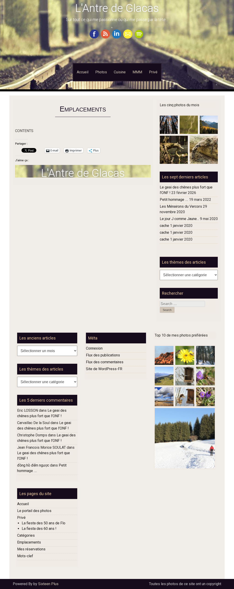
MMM (137, 72)
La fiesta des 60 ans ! (39, 528)
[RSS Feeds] (106, 37)
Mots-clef (25, 556)
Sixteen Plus (48, 584)
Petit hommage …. (174, 199)
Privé (153, 72)
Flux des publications (103, 355)
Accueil (82, 72)
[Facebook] (95, 37)
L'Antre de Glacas (117, 8)
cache (164, 225)
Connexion (94, 348)
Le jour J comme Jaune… (179, 219)
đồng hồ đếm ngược (33, 465)
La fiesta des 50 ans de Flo (43, 523)
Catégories (26, 535)
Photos (101, 72)
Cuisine (120, 72)
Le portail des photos (34, 511)
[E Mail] (128, 37)
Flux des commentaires (104, 362)
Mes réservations (31, 549)
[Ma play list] (139, 37)
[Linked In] (117, 37)
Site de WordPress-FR (104, 369)
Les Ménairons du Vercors (181, 206)
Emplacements (29, 542)
